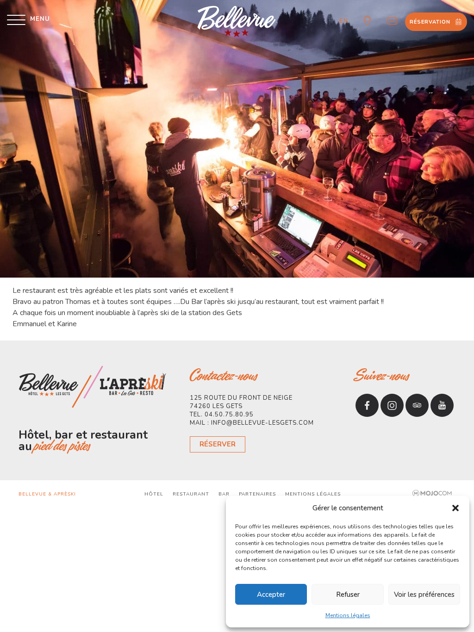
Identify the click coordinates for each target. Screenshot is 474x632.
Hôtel (153, 494)
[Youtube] (442, 405)
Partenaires (257, 494)
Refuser (348, 594)
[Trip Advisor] (417, 405)
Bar (224, 494)
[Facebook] (367, 405)
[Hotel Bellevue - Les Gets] (237, 22)
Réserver (218, 444)
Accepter (271, 594)
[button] (455, 508)
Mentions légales (347, 615)
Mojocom (432, 493)
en (343, 21)
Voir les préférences (424, 594)
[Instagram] (392, 405)
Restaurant (191, 494)
